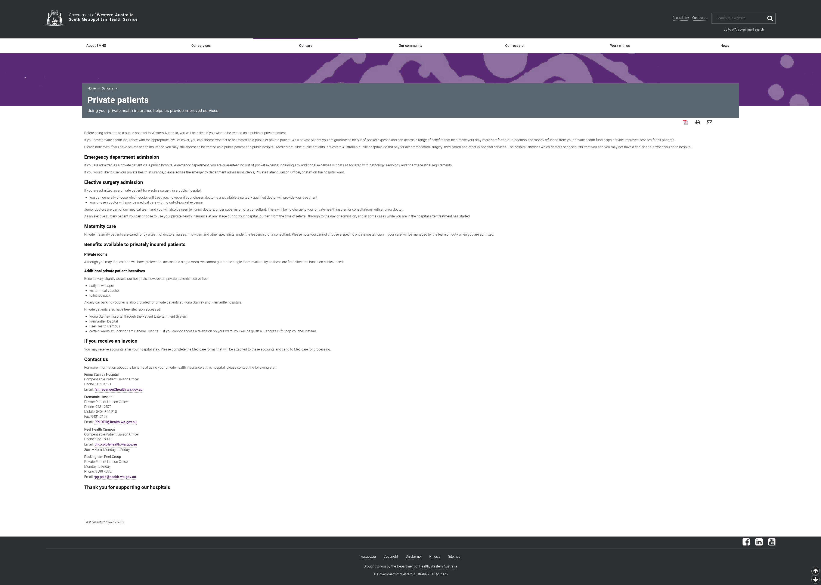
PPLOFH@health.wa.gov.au (116, 422)
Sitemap (454, 556)
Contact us (699, 18)
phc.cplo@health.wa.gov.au (116, 444)
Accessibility (681, 18)
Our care (305, 46)
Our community (410, 46)
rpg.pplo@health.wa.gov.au (115, 476)
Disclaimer (414, 556)
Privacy (434, 556)
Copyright (391, 556)
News (725, 46)
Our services (201, 46)
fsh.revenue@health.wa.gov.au (119, 389)
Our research (515, 46)
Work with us (620, 46)
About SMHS (96, 46)
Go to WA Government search (744, 29)
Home (92, 88)
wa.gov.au (368, 556)
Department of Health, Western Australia (427, 566)
